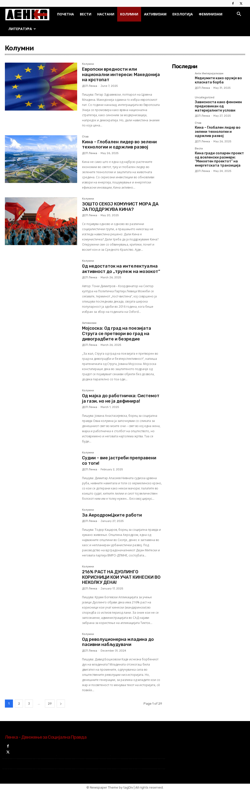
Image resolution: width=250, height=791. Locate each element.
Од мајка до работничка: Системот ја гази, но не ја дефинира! (120, 398)
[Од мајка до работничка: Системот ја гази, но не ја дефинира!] (41, 413)
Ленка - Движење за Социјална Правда (45, 737)
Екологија (182, 14)
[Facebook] (233, 3)
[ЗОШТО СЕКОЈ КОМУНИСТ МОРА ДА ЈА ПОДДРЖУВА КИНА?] (41, 221)
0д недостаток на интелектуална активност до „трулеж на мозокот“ (121, 268)
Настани (105, 14)
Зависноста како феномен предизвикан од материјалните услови (218, 106)
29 (50, 703)
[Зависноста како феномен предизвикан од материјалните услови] (181, 105)
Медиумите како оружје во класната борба (218, 80)
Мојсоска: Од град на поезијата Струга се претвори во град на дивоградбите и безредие (116, 333)
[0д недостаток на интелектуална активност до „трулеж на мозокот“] (41, 283)
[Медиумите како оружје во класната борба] (181, 81)
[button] (239, 14)
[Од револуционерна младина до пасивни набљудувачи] (41, 657)
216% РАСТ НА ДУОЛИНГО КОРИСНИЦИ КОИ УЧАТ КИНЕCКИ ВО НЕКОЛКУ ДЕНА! (121, 577)
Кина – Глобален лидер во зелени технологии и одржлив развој (119, 144)
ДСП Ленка (89, 86)
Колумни (129, 14)
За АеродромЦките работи (112, 515)
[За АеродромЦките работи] (41, 532)
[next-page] (61, 704)
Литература (20, 28)
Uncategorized (204, 97)
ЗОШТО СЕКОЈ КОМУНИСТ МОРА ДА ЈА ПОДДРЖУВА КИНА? (120, 206)
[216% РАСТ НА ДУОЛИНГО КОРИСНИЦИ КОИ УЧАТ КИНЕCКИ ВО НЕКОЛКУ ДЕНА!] (41, 589)
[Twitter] (241, 3)
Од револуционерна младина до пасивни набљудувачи (118, 642)
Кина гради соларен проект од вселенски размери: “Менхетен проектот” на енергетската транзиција (219, 159)
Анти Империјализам (209, 73)
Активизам (155, 14)
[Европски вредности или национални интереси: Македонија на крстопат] (41, 87)
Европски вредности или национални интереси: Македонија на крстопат (121, 74)
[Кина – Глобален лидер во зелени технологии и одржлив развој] (41, 159)
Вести (85, 14)
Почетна (65, 14)
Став (85, 136)
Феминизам (210, 14)
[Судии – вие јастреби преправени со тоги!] (41, 475)
